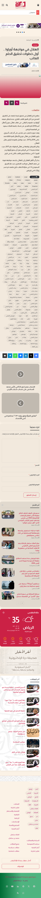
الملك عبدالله (10, 241)
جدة (21, 266)
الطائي (28, 229)
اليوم (36, 251)
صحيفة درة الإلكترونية (14, 877)
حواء (36, 275)
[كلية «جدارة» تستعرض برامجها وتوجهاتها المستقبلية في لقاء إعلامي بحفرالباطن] (8, 532)
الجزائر (35, 214)
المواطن (35, 248)
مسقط (35, 328)
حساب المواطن (12, 269)
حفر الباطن (27, 272)
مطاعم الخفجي (17, 328)
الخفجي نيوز (9, 217)
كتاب (14, 312)
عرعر (25, 303)
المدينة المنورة (17, 235)
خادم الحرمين (27, 275)
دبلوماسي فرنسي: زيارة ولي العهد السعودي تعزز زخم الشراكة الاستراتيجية (29, 573)
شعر (24, 294)
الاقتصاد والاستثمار (12, 811)
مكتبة (29, 331)
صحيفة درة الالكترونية (16, 297)
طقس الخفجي (27, 300)
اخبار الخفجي (12, 195)
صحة (10, 294)
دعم (29, 278)
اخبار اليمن (14, 198)
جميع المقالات (14, 844)
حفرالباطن (16, 272)
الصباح (9, 226)
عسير (18, 303)
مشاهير (27, 328)
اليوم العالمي (27, 251)
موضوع (14, 334)
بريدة (27, 260)
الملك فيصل (24, 245)
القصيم (10, 232)
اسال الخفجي (26, 204)
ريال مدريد (34, 285)
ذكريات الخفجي (9, 278)
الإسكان (35, 208)
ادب (8, 201)
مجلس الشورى (33, 322)
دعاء (36, 278)
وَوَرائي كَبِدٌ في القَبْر (18, 752)
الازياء (35, 211)
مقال (7, 328)
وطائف (14, 343)
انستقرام (10, 254)
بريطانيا (20, 260)
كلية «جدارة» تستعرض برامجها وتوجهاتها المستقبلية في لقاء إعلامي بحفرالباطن (28, 533)
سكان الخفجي (24, 288)
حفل (8, 272)
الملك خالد (16, 238)
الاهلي (20, 211)
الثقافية (16, 815)
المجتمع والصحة (14, 825)
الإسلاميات (15, 822)
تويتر (14, 263)
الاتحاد (27, 208)
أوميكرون (12, 189)
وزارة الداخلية (34, 343)
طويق (17, 300)
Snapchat (34, 186)
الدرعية (8, 220)
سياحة (17, 291)
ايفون (26, 257)
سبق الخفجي (11, 285)
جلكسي (7, 266)
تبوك (27, 263)
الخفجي (18, 217)
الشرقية (17, 226)
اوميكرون (34, 257)
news (22, 183)
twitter (26, 186)
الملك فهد (34, 245)
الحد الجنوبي (34, 217)
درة (6, 275)
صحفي (35, 297)
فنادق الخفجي (8, 306)
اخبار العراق (34, 198)
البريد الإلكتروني (34, 475)
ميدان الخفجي (33, 337)
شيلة (17, 294)
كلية (27, 315)
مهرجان (22, 331)
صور (36, 300)
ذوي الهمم (24, 282)
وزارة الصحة (23, 343)
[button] (24, 32)
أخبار (12, 186)
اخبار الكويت (24, 198)
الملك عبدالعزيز (22, 241)
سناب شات (34, 291)
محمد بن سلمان (33, 325)
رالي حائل (14, 282)
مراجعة (12, 325)
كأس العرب (23, 312)
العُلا (5, 229)
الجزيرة (28, 214)
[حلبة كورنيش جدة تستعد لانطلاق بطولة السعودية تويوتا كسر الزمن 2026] (8, 559)
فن (17, 306)
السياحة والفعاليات (33, 840)
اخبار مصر (15, 201)
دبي (13, 275)
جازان (36, 266)
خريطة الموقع (17, 880)
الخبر (26, 217)
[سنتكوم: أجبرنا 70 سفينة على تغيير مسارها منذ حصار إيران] (8, 585)
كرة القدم (34, 315)
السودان (25, 226)
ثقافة (7, 263)
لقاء (22, 319)
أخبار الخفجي (34, 189)
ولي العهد (34, 346)
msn (36, 183)
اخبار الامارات (33, 195)
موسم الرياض (33, 334)
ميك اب (24, 337)
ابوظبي (27, 192)
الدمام (35, 223)
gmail (9, 177)
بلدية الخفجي (10, 260)
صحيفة (28, 297)
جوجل (35, 269)
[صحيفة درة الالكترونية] (20, 5)
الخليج (23, 220)
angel (25, 177)
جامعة (28, 266)
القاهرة (18, 232)
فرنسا (24, 306)
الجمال (20, 214)
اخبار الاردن (18, 192)
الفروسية (34, 232)
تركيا (21, 263)
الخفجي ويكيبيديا (33, 220)
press (15, 183)
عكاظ (10, 303)
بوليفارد (35, 263)
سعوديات (34, 288)
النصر (27, 248)
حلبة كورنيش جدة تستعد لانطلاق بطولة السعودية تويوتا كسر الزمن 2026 (27, 560)
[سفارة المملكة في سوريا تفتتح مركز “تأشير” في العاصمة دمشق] (8, 595)
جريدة (14, 266)
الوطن (11, 248)
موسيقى (23, 334)
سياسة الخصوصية (33, 844)
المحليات (16, 804)
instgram (27, 180)
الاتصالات (18, 208)
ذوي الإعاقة (34, 282)
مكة (36, 331)
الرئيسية (34, 40)
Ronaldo (7, 183)
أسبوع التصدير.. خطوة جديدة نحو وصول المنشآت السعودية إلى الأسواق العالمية (13, 689)
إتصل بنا (25, 880)
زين (27, 285)
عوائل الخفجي (33, 306)
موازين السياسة (19, 742)
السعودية (34, 226)
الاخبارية (9, 208)
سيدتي (10, 291)
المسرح (7, 235)
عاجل (9, 300)
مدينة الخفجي (21, 325)
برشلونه (35, 260)
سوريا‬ (25, 291)
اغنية (17, 204)
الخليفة (16, 220)
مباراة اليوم (13, 319)
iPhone (19, 180)
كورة (20, 315)
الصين (35, 229)
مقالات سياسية (13, 847)
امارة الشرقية (15, 251)
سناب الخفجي (12, 288)
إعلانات (35, 192)
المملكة (15, 245)
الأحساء (10, 204)
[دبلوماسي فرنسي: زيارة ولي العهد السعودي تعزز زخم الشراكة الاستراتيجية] (8, 572)
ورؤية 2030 (11, 340)
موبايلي (13, 331)
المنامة (6, 245)
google (35, 180)
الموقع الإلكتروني (34, 484)
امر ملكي (35, 254)
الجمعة (12, 214)
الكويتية (27, 235)
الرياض (20, 223)
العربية (13, 229)
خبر (18, 275)
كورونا (35, 319)
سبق (20, 285)
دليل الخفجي (21, 278)
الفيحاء (26, 232)
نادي (16, 337)
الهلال (19, 248)
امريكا (27, 254)
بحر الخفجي (11, 257)
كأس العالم (34, 312)
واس (20, 340)
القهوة (35, 235)
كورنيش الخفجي (10, 315)
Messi (11, 180)
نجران (9, 337)
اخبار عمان (34, 201)
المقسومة (26, 238)
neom (29, 183)
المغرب (35, 238)
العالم (20, 229)
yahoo (18, 186)
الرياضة (28, 40)
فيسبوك (28, 309)
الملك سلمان (33, 241)
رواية (5, 282)
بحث (19, 257)
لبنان (28, 319)
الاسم (37, 465)
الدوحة (28, 223)
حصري (35, 272)
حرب (22, 269)
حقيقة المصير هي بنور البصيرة (14, 711)
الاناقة (28, 211)
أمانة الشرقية (23, 189)
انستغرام (19, 254)
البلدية (12, 211)
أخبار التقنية (15, 829)
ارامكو (35, 204)
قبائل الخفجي (17, 309)
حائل (29, 269)
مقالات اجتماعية (14, 851)
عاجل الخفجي (34, 303)
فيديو (36, 309)
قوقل (8, 309)
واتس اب (28, 340)
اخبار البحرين (23, 195)
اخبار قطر (25, 201)
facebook (17, 177)
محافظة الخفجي (21, 322)
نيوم (36, 340)
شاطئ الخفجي (33, 294)
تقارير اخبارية (15, 807)
